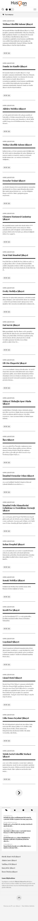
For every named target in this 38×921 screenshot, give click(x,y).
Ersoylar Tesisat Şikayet (14, 180)
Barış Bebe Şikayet (8, 868)
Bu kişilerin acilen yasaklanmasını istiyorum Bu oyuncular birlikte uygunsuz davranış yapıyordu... (18, 818)
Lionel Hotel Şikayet (12, 677)
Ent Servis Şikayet (11, 325)
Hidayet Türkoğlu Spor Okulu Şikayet (17, 402)
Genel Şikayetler (8, 21)
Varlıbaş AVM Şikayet (9, 864)
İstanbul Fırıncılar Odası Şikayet (18, 475)
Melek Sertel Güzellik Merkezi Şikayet (17, 755)
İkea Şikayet (8, 439)
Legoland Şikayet (11, 641)
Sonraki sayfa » (19, 792)
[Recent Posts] (23, 810)
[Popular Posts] (14, 810)
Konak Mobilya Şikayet (14, 580)
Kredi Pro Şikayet (11, 610)
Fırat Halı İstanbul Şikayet (15, 255)
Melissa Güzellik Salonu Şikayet (18, 24)
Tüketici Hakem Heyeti (21, 881)
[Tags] (32, 810)
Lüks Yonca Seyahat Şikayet (16, 718)
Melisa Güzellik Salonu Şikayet (17, 144)
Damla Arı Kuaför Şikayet (15, 66)
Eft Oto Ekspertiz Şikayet (15, 363)
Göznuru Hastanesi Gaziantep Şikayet (17, 218)
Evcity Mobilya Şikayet (13, 291)
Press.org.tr (25, 885)
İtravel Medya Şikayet (9, 872)
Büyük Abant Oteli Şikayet (11, 857)
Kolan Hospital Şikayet (13, 544)
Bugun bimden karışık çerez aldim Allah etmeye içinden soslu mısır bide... (17, 847)
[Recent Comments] (6, 810)
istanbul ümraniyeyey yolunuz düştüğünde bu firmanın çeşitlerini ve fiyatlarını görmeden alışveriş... (17, 839)
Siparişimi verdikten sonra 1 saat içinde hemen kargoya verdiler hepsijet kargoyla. (17, 831)
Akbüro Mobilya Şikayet (14, 108)
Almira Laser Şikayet (9, 860)
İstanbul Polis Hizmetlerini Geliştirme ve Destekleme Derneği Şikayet (19, 508)
